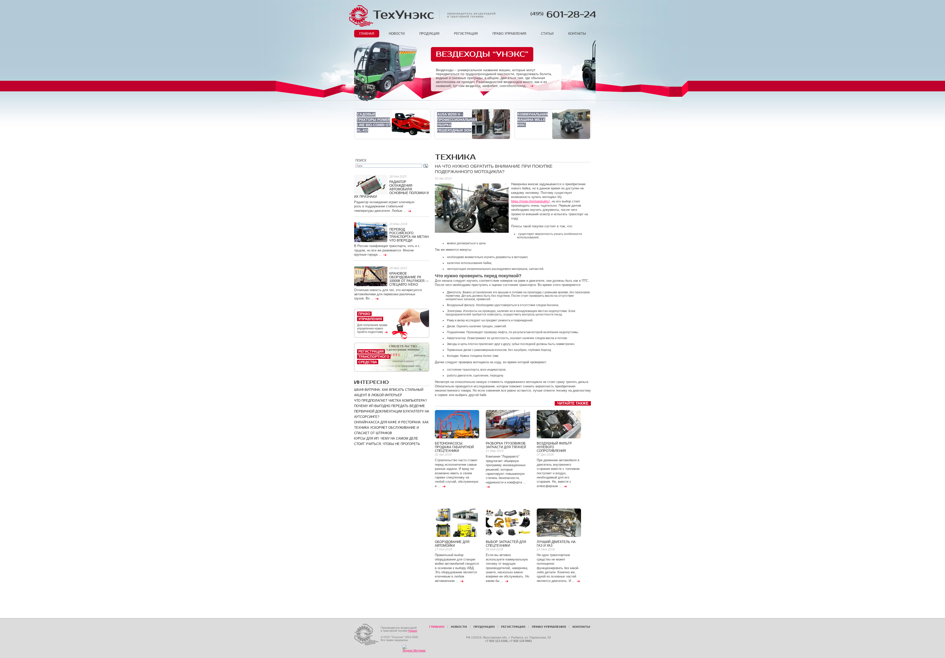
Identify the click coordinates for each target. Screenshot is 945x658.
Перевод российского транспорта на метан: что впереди (409, 235)
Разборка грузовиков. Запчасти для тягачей (506, 445)
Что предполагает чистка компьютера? (390, 400)
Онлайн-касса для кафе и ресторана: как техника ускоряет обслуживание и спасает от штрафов (391, 427)
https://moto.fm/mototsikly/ (530, 201)
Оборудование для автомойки (452, 543)
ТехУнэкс (403, 15)
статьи (547, 33)
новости (397, 33)
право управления (509, 33)
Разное (412, 630)
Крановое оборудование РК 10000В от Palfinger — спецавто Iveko (409, 279)
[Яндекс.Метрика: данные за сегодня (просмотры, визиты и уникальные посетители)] (414, 648)
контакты (577, 33)
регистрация (466, 33)
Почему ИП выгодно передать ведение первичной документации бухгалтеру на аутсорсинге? (391, 411)
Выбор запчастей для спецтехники (506, 543)
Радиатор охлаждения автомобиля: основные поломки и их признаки (391, 189)
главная (366, 33)
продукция (429, 33)
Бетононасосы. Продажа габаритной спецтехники (454, 447)
